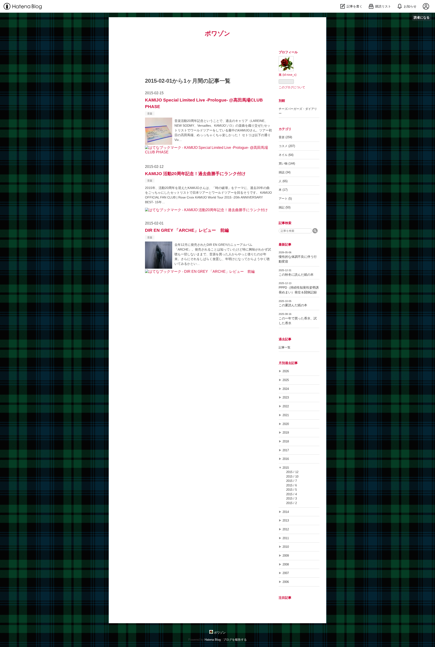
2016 (286, 459)
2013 (286, 520)
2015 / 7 (291, 481)
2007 (286, 573)
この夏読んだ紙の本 (293, 305)
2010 (286, 546)
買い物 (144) (287, 163)
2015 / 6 (291, 485)
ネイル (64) (286, 155)
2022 (286, 406)
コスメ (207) (287, 146)
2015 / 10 (292, 476)
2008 (286, 564)
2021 (286, 415)
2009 (286, 555)
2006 (286, 582)
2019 (286, 432)
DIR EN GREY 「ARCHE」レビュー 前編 (187, 230)
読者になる (422, 17)
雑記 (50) (284, 207)
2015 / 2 (291, 503)
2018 (286, 441)
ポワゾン (217, 33)
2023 (286, 397)
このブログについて (292, 87)
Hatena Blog (213, 639)
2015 (286, 467)
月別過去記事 (288, 363)
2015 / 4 (291, 494)
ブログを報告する (235, 639)
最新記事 (285, 244)
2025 (286, 380)
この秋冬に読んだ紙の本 (296, 274)
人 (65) (283, 181)
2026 (286, 371)
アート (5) (285, 198)
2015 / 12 (292, 472)
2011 (286, 538)
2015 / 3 (291, 498)
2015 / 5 (291, 489)
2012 (286, 529)
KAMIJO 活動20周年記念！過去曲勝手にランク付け (195, 173)
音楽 (149, 113)
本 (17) (283, 189)
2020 (286, 424)
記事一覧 (284, 347)
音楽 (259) (285, 137)
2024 (286, 389)
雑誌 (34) (284, 172)
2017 (286, 450)
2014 (286, 512)
